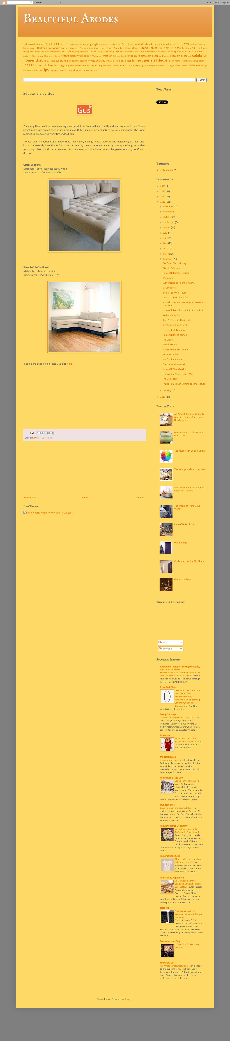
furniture (137, 60)
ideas (27, 65)
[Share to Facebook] (48, 433)
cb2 (189, 56)
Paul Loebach (117, 52)
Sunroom (191, 52)
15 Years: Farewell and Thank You (177, 717)
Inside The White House (175, 293)
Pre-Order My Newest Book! (174, 966)
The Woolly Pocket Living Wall (178, 374)
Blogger (129, 999)
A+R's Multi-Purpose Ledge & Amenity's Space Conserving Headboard (189, 417)
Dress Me (165, 735)
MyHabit (75, 52)
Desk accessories (198, 44)
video (84, 70)
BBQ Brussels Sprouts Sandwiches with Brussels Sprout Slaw (188, 884)
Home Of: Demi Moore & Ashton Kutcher (183, 310)
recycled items (156, 66)
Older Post (139, 497)
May (165, 243)
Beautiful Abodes (70, 19)
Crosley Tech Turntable (174, 330)
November (169, 211)
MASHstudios (55, 52)
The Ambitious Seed (170, 856)
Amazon (70, 45)
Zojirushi (116, 56)
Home (85, 497)
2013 (163, 191)
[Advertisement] (84, 468)
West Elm (107, 56)
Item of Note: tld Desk (185, 524)
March (166, 254)
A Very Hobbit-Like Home (175, 349)
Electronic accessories (48, 48)
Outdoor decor (104, 52)
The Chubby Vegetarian (172, 877)
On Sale (92, 52)
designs (100, 60)
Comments (166, 649)
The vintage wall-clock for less (189, 469)
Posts (164, 642)
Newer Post (30, 497)
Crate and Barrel (161, 44)
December (168, 206)
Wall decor (84, 55)
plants (145, 65)
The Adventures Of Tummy (173, 826)
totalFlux (164, 908)
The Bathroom (170, 379)
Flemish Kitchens (182, 579)
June (165, 238)
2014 (163, 186)
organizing (96, 65)
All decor (61, 44)
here (69, 363)
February (168, 259)
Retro (143, 52)
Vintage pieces (68, 56)
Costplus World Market (140, 44)
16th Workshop (30, 44)
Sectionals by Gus (171, 315)
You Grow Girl (167, 963)
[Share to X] (45, 433)
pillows (138, 66)
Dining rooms (29, 48)
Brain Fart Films (168, 687)
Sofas (184, 52)
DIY (181, 44)
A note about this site (171, 760)
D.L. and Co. (174, 45)
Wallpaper (97, 56)
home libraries (199, 61)
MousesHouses (168, 757)
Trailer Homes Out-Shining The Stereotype (184, 384)
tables (191, 65)
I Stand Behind (148, 48)
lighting (65, 65)
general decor (155, 60)
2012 (163, 196)
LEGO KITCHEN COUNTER (175, 297)
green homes (175, 61)
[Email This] (38, 433)
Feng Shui (74, 48)
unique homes (58, 70)
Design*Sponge (168, 714)
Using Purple (180, 542)
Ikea (160, 48)
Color (124, 44)
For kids (84, 48)
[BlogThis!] (41, 433)
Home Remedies (115, 48)
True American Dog (170, 941)
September (169, 222)
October (167, 217)
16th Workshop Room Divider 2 (179, 283)
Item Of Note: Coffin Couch (177, 320)
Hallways (102, 48)
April (166, 248)
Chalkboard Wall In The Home (189, 561)
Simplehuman (161, 52)
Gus (96, 48)
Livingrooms (29, 52)
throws (26, 70)
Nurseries (84, 52)
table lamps (181, 66)
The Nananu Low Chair (174, 364)
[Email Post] (31, 433)
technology (201, 66)
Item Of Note (172, 48)
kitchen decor (51, 65)
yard (95, 71)
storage (169, 65)
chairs (39, 60)
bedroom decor (178, 56)
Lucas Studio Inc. (42, 52)
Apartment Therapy (107, 45)
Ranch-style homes (133, 52)
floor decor (125, 61)
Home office (131, 48)
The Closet (168, 340)
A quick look (44, 44)
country (75, 61)
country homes (87, 61)
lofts (72, 66)
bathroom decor (149, 56)
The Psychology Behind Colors (189, 451)
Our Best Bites (167, 805)
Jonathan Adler (189, 48)
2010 (163, 397)
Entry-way (65, 48)
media (78, 66)
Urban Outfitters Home (49, 56)
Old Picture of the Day (171, 778)
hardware (187, 61)
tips (46, 70)
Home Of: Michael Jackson (176, 273)
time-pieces (36, 70)
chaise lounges (51, 61)
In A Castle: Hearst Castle (175, 325)
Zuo (122, 56)
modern (86, 65)
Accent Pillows (170, 344)
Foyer (91, 48)
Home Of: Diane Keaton (175, 335)
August (167, 227)
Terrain (200, 52)
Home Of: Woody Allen (174, 369)
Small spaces (174, 52)
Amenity (78, 44)
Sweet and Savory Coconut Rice (176, 808)
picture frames (126, 65)
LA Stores (202, 48)
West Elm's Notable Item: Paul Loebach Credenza (189, 489)
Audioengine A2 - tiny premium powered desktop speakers (189, 914)
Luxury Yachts (169, 288)
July (165, 233)
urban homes (74, 70)
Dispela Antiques (171, 268)
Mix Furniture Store (172, 359)
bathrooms (164, 56)
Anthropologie (90, 44)
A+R (53, 44)
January (167, 390)
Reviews (151, 51)
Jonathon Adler (170, 354)
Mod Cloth (67, 52)
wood (90, 70)
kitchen (37, 65)
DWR (186, 44)
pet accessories (110, 66)
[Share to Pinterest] (52, 433)
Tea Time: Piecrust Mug (174, 263)
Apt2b (118, 45)
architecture (132, 55)
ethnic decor (112, 61)
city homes (65, 61)
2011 (163, 202)
